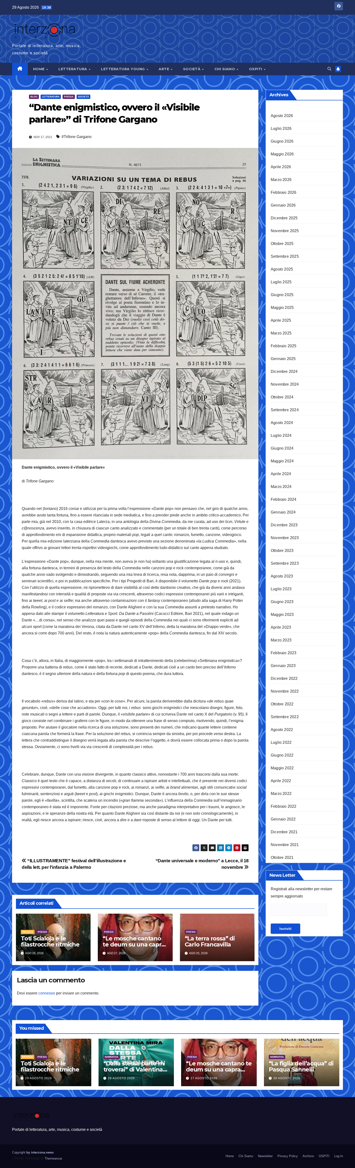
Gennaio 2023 (283, 666)
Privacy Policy (287, 1156)
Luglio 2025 (281, 282)
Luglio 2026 (281, 128)
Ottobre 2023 (282, 551)
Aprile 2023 (281, 627)
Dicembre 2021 (284, 832)
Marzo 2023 (281, 640)
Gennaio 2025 (283, 359)
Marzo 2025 (281, 333)
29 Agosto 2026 (38, 1078)
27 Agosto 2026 (204, 1078)
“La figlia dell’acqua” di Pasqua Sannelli (301, 1066)
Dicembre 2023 (284, 525)
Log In (338, 1156)
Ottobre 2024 (282, 397)
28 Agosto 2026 (121, 1078)
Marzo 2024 (281, 487)
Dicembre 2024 (284, 371)
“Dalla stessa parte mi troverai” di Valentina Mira (134, 1069)
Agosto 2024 (282, 423)
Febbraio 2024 (284, 499)
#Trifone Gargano (77, 137)
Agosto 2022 (282, 730)
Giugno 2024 (282, 448)
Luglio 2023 (281, 589)
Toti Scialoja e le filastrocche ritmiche (50, 941)
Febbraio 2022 (284, 806)
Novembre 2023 (285, 538)
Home (39, 69)
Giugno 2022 (282, 755)
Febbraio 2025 (284, 346)
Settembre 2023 (285, 563)
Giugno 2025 (282, 295)
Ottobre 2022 (282, 704)
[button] (329, 69)
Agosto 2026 (282, 116)
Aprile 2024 (281, 474)
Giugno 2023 (282, 602)
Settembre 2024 (285, 410)
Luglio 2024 (281, 435)
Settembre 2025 (285, 256)
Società (192, 69)
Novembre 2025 (285, 231)
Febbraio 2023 (284, 653)
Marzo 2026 (281, 180)
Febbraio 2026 (284, 192)
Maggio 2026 (282, 154)
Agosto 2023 (282, 576)
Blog (33, 96)
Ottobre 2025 (282, 244)
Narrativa (111, 1057)
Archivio (308, 1156)
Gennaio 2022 (283, 819)
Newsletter (265, 1156)
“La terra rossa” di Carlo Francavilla (210, 941)
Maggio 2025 (282, 308)
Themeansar (53, 1158)
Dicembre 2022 (284, 678)
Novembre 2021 (285, 845)
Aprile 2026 (281, 167)
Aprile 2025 (281, 320)
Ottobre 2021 (282, 857)
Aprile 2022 (281, 781)
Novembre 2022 (285, 691)
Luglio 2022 (281, 742)
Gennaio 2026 (283, 205)
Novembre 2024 (285, 384)
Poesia (68, 96)
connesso (46, 993)
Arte (164, 69)
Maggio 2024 (282, 461)
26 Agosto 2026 (286, 1078)
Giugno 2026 (282, 141)
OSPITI (256, 69)
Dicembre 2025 (284, 218)
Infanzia (27, 932)
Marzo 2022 (281, 794)
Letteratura (73, 69)
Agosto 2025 (282, 269)
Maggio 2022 (282, 768)
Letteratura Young (123, 69)
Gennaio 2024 (283, 512)
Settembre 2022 (285, 717)
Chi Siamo (225, 69)
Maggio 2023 (282, 614)
